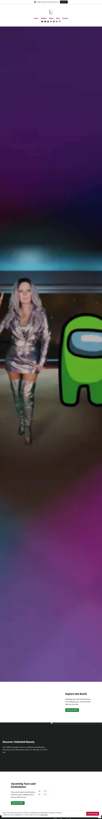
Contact (65, 18)
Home (36, 18)
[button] (41, 791)
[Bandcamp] (51, 21)
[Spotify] (45, 21)
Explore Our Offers (72, 710)
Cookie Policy (44, 815)
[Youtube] (42, 21)
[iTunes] (48, 21)
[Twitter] (53, 21)
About (51, 18)
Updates (44, 18)
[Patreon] (59, 21)
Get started (63, 2)
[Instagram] (56, 21)
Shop (58, 18)
